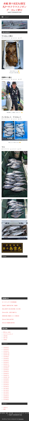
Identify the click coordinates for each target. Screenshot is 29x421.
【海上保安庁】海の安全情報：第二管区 (11, 309)
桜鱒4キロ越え (7, 77)
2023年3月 (6, 381)
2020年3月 (6, 397)
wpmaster (14, 38)
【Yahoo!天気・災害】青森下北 (9, 312)
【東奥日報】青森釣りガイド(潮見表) (10, 316)
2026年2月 (6, 351)
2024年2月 (6, 373)
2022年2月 (6, 386)
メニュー (7, 17)
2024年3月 (6, 371)
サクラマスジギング (8, 334)
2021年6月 (6, 388)
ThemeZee (21, 419)
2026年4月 (6, 347)
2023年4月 (6, 379)
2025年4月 (6, 358)
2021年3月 (6, 394)
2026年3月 (6, 349)
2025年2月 (6, 362)
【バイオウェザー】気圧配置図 (9, 302)
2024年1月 (6, 375)
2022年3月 (6, 384)
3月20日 (5, 336)
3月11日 (5, 337)
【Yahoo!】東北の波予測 (7, 319)
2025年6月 (6, 356)
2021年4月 (6, 392)
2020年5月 (6, 396)
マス (3, 147)
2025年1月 (6, 364)
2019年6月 (6, 399)
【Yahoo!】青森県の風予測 (8, 322)
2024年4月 (6, 369)
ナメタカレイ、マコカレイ (11, 117)
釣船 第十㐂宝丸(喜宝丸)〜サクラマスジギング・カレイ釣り (14, 7)
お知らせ (5, 407)
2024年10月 (6, 366)
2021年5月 (6, 390)
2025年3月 (6, 360)
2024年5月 (6, 368)
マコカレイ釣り (7, 36)
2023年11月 (6, 377)
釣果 (21, 38)
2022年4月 (6, 383)
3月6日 (5, 339)
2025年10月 (6, 355)
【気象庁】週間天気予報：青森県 (9, 305)
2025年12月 (6, 353)
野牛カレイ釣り (7, 332)
